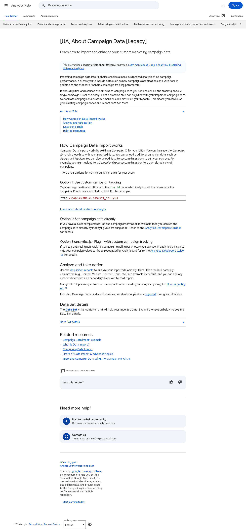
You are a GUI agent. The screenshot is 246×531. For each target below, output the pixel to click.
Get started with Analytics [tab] (17, 24)
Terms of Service (52, 524)
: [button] (69, 111)
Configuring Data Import (78, 349)
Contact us (237, 16)
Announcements (49, 16)
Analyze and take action (77, 123)
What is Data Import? (76, 344)
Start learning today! (74, 502)
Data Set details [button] (70, 322)
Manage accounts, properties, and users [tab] (192, 24)
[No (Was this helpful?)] (180, 382)
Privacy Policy (35, 524)
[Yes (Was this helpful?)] (171, 382)
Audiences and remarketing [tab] (149, 24)
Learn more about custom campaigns (83, 209)
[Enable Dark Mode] (90, 524)
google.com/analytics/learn (87, 471)
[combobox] (103, 5)
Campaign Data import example (82, 340)
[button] (6, 5)
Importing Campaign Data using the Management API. (95, 358)
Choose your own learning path (77, 465)
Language (72, 520)
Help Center (11, 16)
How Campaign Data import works (84, 119)
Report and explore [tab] (81, 24)
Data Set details (73, 127)
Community (29, 16)
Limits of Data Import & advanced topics (88, 354)
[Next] (239, 24)
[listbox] (75, 524)
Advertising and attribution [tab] (113, 24)
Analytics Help (21, 5)
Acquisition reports (82, 270)
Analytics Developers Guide (161, 228)
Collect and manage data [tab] (51, 24)
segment (150, 294)
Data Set (71, 309)
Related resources (74, 131)
